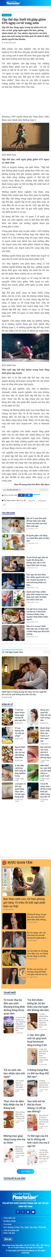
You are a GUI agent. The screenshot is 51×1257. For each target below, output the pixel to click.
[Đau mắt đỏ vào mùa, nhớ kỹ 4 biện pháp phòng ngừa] (33, 754)
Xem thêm (25, 1171)
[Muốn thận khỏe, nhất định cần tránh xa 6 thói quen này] (33, 735)
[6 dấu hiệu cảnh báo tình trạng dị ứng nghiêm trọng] (7, 772)
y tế (4, 505)
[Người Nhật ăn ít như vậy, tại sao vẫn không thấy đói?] (7, 754)
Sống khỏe (31, 501)
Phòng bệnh (7, 15)
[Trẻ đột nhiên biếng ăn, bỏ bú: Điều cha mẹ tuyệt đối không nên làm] (32, 1021)
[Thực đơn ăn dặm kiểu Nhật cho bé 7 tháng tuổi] (9, 1119)
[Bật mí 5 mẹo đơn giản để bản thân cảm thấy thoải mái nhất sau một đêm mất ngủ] (13, 525)
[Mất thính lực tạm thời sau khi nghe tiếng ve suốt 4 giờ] (33, 772)
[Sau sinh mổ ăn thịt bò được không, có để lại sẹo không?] (32, 1122)
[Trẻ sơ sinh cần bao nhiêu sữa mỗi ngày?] (9, 1088)
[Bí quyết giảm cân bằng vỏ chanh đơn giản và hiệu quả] (13, 542)
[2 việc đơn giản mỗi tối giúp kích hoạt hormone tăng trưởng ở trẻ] (32, 1056)
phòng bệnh (42, 501)
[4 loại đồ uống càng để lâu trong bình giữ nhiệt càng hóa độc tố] (33, 790)
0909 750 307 (9, 1233)
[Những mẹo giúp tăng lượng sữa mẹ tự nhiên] (9, 1154)
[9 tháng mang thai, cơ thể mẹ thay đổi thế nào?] (32, 1088)
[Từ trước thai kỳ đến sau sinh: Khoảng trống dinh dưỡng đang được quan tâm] (9, 1024)
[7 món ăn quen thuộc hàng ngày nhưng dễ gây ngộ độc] (7, 717)
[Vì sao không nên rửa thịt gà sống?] (7, 735)
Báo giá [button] (8, 1239)
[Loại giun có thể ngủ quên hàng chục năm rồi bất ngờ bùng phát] (7, 790)
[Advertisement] (25, 830)
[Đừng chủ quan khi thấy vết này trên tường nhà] (33, 717)
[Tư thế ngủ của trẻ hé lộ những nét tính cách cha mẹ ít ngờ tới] (32, 1157)
